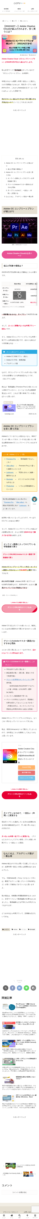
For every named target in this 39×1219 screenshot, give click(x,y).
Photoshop (10, 486)
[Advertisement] (19, 131)
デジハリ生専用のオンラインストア (19, 679)
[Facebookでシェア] (12, 988)
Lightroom (10, 472)
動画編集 (32, 929)
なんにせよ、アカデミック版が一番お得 (19, 196)
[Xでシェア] (5, 988)
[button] (33, 988)
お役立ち (6, 929)
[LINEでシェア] (26, 988)
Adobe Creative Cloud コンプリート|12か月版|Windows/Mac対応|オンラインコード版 (26, 755)
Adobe (15, 929)
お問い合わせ (28, 1212)
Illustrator (9, 479)
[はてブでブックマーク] (19, 988)
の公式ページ (19, 254)
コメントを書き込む (19, 1192)
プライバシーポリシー (10, 1212)
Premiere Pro (11, 459)
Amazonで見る (26, 767)
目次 (17, 158)
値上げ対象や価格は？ (15, 169)
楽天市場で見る (26, 772)
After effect (10, 466)
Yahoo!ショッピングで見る (26, 777)
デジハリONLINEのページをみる (20, 608)
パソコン (23, 929)
